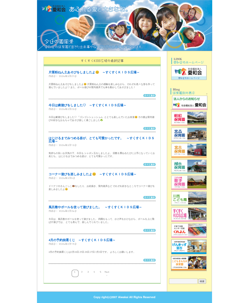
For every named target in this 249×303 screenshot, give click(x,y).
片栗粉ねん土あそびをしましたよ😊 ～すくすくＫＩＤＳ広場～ (94, 72)
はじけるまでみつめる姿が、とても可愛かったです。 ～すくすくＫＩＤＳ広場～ (101, 139)
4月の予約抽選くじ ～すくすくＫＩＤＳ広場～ (82, 240)
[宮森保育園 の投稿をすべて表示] (189, 141)
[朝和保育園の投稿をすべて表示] (189, 125)
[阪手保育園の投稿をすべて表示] (189, 189)
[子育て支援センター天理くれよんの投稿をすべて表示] (189, 237)
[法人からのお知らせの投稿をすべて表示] (189, 109)
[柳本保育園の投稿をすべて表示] (189, 173)
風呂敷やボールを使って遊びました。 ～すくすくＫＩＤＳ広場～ (95, 207)
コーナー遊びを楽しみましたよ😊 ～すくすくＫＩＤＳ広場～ (93, 174)
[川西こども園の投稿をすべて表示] (189, 205)
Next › (107, 273)
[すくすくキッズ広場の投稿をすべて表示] (189, 221)
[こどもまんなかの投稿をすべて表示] (189, 270)
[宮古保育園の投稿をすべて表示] (189, 157)
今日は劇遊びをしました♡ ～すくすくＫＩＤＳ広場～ (87, 105)
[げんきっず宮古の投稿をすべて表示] (189, 254)
